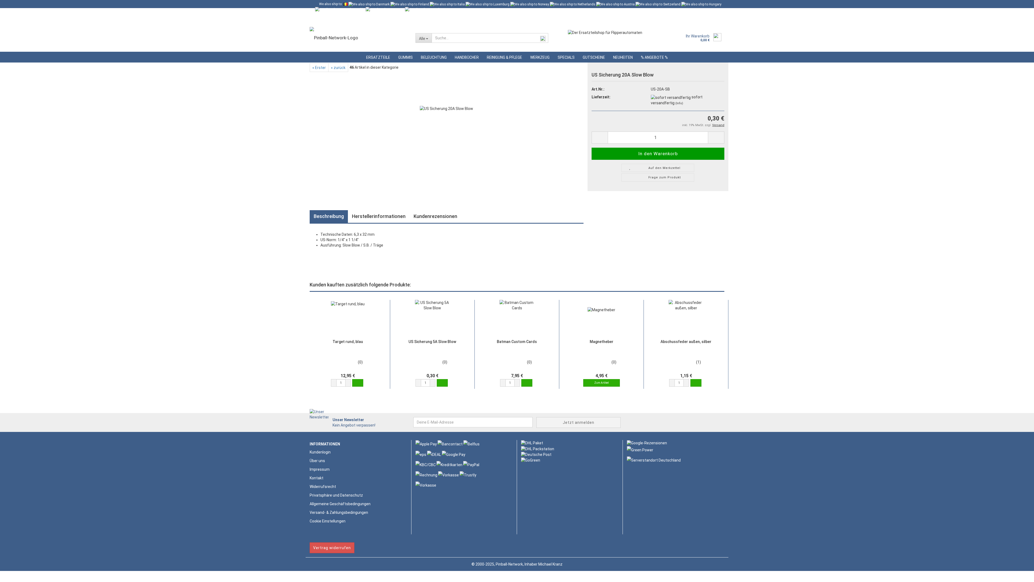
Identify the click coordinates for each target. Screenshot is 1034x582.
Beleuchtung (434, 57)
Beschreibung (329, 216)
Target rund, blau (348, 342)
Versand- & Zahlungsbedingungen (339, 512)
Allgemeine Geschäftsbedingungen (340, 504)
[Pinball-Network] (358, 37)
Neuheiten (623, 57)
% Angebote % (654, 57)
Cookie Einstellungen (327, 521)
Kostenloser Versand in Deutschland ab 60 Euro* (354, 12)
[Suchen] (543, 38)
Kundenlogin (360, 20)
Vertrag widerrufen (332, 548)
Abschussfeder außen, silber (686, 342)
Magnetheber (601, 342)
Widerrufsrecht (323, 486)
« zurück (338, 67)
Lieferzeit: (601, 97)
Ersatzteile (378, 57)
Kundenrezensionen (435, 216)
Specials (566, 57)
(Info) (679, 103)
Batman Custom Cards (517, 342)
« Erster (319, 67)
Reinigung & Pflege (504, 57)
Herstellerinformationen (379, 216)
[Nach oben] (1019, 574)
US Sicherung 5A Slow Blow (432, 342)
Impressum (320, 469)
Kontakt (316, 478)
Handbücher (467, 57)
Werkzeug (540, 57)
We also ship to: (330, 4)
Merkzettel (390, 20)
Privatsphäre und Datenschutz (336, 495)
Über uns (317, 461)
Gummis (405, 57)
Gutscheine (594, 57)
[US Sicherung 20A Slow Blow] (446, 132)
